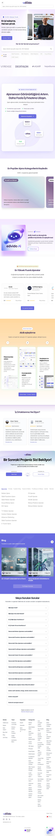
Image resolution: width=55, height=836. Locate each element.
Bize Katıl (5, 732)
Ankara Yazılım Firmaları (40, 785)
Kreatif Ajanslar (32, 496)
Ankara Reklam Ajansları (30, 789)
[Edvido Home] (7, 814)
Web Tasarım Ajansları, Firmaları (32, 768)
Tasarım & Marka (26, 489)
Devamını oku (12, 442)
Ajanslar (4, 489)
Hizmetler (22, 725)
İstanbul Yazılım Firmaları (40, 791)
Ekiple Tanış (49, 813)
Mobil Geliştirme (34, 53)
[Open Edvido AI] (50, 830)
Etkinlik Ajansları (33, 500)
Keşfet (21, 722)
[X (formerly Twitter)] (9, 819)
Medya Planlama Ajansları (36, 503)
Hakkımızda (5, 722)
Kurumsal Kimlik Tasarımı (40, 774)
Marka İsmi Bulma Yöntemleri (48, 730)
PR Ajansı (31, 748)
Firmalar (10, 489)
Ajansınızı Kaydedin (26, 116)
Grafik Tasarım (15, 57)
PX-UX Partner (28, 827)
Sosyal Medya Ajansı (7, 503)
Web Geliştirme (25, 53)
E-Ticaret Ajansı (6, 524)
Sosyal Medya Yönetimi (40, 768)
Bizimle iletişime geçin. (27, 711)
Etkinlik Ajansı (32, 754)
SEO (41, 53)
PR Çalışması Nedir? (48, 736)
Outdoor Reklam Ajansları (9, 514)
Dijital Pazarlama (15, 53)
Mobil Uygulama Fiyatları (48, 724)
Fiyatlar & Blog (17, 489)
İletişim (4, 725)
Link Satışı (5, 737)
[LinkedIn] (4, 819)
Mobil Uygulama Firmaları (31, 762)
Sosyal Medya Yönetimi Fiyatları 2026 (40, 737)
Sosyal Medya (48, 53)
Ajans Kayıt (14, 474)
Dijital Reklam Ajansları (8, 500)
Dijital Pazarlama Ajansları (9, 520)
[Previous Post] (49, 542)
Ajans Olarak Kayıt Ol (23, 729)
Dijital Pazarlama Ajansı (8, 496)
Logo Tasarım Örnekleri (48, 748)
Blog (4, 734)
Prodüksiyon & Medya (37, 489)
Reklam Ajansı (5, 493)
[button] (27, 608)
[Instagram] (6, 819)
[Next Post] (52, 541)
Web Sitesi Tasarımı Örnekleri (49, 742)
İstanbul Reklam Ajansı (30, 795)
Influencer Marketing (7, 517)
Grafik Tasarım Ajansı (30, 774)
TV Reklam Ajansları (7, 511)
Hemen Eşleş (41, 474)
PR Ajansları (31, 493)
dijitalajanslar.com (7, 822)
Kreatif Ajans (32, 751)
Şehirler (46, 489)
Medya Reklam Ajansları (35, 506)
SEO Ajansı (4, 506)
